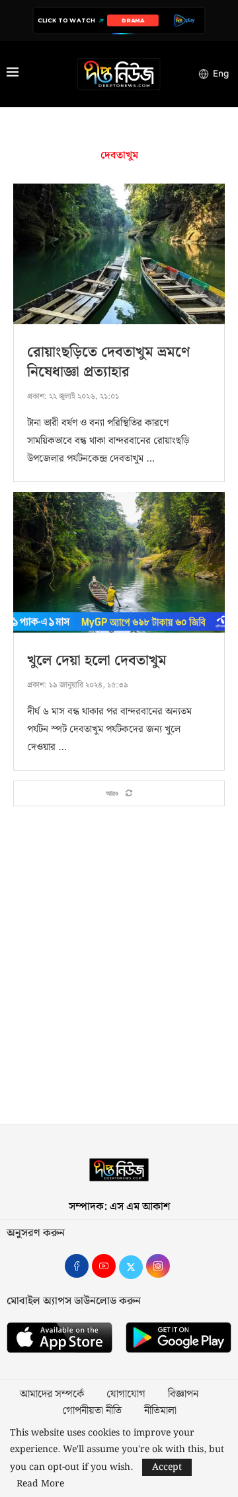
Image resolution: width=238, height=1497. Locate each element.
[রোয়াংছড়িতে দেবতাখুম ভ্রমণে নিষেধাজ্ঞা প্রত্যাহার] (119, 254)
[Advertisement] (119, 972)
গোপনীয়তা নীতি (92, 1411)
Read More (40, 1483)
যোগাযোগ (125, 1395)
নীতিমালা (160, 1411)
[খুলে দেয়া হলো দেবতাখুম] (119, 562)
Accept (167, 1467)
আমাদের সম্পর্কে (52, 1395)
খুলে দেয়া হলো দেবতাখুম (97, 660)
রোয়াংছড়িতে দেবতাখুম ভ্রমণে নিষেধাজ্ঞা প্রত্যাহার (108, 362)
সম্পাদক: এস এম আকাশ (119, 1207)
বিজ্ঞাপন (183, 1395)
